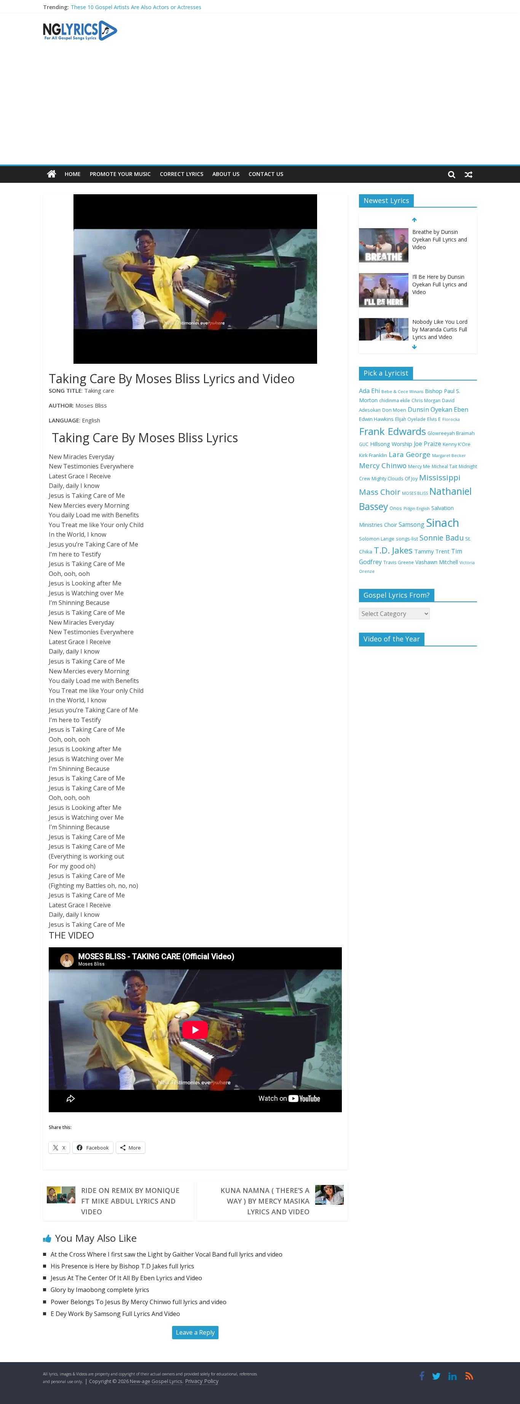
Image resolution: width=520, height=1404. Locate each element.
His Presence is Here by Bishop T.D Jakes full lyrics (122, 1266)
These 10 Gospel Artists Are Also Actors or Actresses (136, 7)
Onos (395, 508)
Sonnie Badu (442, 537)
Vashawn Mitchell (436, 562)
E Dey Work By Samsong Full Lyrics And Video (115, 1314)
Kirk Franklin (373, 455)
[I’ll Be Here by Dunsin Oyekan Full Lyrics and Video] (383, 277)
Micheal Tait (444, 466)
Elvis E (434, 419)
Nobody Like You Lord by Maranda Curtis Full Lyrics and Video (439, 329)
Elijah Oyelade (410, 419)
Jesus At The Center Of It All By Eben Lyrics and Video (126, 1278)
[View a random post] (468, 174)
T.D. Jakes (393, 550)
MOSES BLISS (415, 493)
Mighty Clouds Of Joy (395, 478)
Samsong (411, 524)
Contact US (266, 173)
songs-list (407, 539)
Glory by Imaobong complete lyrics (100, 1290)
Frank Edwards (392, 431)
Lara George (410, 454)
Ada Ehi (369, 391)
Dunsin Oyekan (430, 409)
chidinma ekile (394, 400)
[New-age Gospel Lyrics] (51, 174)
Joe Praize (427, 444)
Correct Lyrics (181, 173)
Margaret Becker (449, 455)
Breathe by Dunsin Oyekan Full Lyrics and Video (439, 239)
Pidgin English (417, 508)
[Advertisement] (260, 107)
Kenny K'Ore (457, 444)
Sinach (442, 522)
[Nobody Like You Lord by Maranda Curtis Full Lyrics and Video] (383, 322)
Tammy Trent (432, 551)
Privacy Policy (202, 1381)
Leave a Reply (195, 1332)
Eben (461, 409)
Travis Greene (398, 562)
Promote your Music (120, 173)
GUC (363, 444)
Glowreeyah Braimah (451, 433)
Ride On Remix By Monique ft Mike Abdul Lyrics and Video (130, 1201)
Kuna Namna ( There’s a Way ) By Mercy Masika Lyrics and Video (264, 1201)
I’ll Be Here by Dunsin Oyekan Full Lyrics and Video (439, 284)
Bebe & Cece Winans (402, 391)
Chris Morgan (426, 400)
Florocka (451, 419)
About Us (225, 173)
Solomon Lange (376, 539)
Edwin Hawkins (376, 419)
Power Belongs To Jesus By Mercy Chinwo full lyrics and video (139, 1302)
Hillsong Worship (391, 444)
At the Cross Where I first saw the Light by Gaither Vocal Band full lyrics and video (166, 1254)
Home (73, 173)
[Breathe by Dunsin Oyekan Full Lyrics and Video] (383, 232)
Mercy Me (419, 466)
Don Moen (394, 410)
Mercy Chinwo (383, 465)
